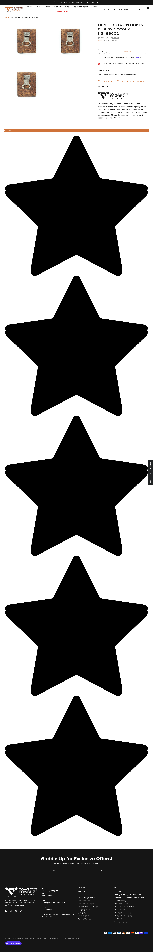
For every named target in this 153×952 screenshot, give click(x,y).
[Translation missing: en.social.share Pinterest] (108, 86)
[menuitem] (31, 7)
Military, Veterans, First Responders (127, 895)
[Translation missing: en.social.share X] (103, 86)
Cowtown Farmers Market (124, 907)
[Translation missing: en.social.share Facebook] (99, 86)
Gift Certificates (84, 901)
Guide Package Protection (87, 898)
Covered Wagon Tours (122, 913)
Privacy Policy (83, 916)
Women (57, 7)
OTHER (117, 887)
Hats (39, 7)
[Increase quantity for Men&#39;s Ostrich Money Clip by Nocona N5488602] (105, 51)
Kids (67, 7)
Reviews (9, 130)
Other (94, 7)
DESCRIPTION (103, 71)
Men (48, 7)
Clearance (62, 11)
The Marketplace (120, 922)
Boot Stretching (120, 901)
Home (7, 17)
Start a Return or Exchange (88, 907)
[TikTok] (22, 911)
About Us (81, 892)
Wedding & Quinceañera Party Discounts (129, 898)
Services (117, 892)
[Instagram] (12, 911)
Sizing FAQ (82, 913)
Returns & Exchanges (86, 904)
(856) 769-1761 (47, 910)
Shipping (100, 40)
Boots (30, 7)
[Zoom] (44, 25)
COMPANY (82, 887)
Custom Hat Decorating (123, 916)
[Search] (143, 9)
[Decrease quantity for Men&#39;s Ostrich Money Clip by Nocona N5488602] (99, 51)
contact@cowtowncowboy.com (53, 903)
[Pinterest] (17, 911)
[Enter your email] (101, 870)
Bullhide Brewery (120, 919)
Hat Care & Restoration (122, 904)
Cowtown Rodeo (81, 7)
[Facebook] (7, 911)
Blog (79, 895)
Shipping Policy (84, 910)
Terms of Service (84, 919)
